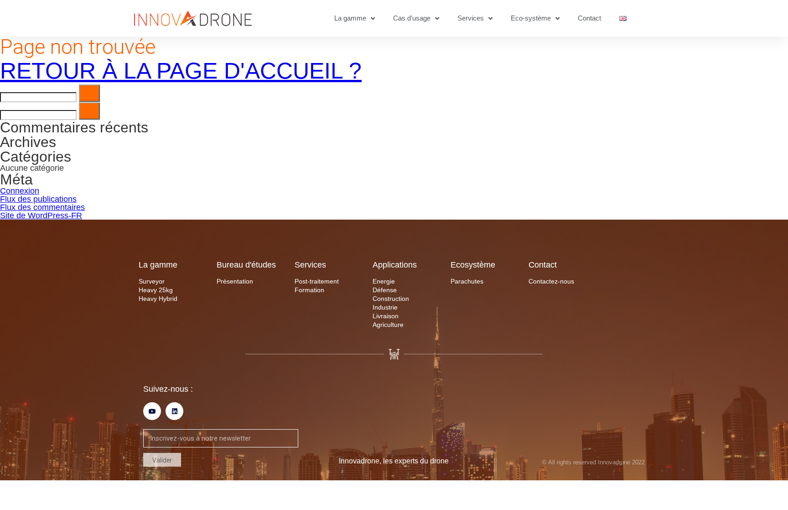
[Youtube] (152, 411)
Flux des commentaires (42, 207)
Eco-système (531, 18)
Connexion (19, 190)
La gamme (350, 18)
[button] (89, 93)
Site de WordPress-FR (41, 215)
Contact (589, 18)
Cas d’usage (411, 18)
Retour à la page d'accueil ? (181, 71)
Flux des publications (38, 199)
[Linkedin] (174, 411)
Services (470, 18)
